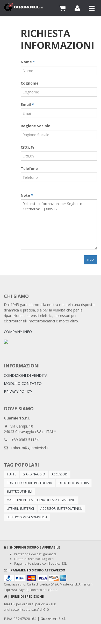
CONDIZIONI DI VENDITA (25, 375)
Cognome (30, 83)
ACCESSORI (60, 474)
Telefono (29, 168)
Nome (28, 61)
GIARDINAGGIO (34, 474)
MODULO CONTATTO (23, 383)
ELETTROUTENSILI (19, 491)
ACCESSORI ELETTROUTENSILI (61, 508)
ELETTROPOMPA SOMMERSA (27, 517)
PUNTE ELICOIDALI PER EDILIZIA (29, 483)
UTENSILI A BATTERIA (74, 483)
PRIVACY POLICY (18, 391)
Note (27, 195)
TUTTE (11, 474)
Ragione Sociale (35, 125)
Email (27, 104)
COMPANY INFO (18, 331)
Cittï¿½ (27, 147)
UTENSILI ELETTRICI (20, 508)
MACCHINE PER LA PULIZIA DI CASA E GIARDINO (41, 500)
